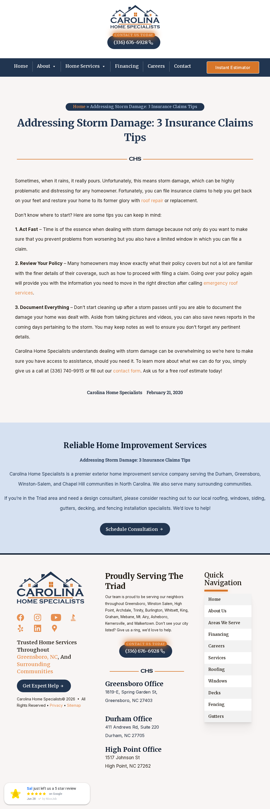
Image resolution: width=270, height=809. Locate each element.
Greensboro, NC (37, 657)
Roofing (216, 669)
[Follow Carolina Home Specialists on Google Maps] (54, 629)
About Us (217, 610)
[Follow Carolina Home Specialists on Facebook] (20, 618)
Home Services (82, 66)
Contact (182, 66)
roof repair (152, 200)
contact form (127, 371)
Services (217, 657)
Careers (156, 66)
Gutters (216, 716)
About (43, 66)
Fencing (216, 704)
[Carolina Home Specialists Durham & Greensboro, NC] (135, 16)
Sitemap (74, 705)
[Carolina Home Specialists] (50, 587)
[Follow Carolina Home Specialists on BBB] (73, 618)
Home (21, 66)
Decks (214, 692)
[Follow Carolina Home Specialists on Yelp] (20, 629)
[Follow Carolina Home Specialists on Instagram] (37, 618)
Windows (217, 681)
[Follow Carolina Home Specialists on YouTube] (56, 618)
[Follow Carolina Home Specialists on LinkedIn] (37, 629)
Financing (127, 66)
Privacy (56, 705)
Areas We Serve (224, 622)
